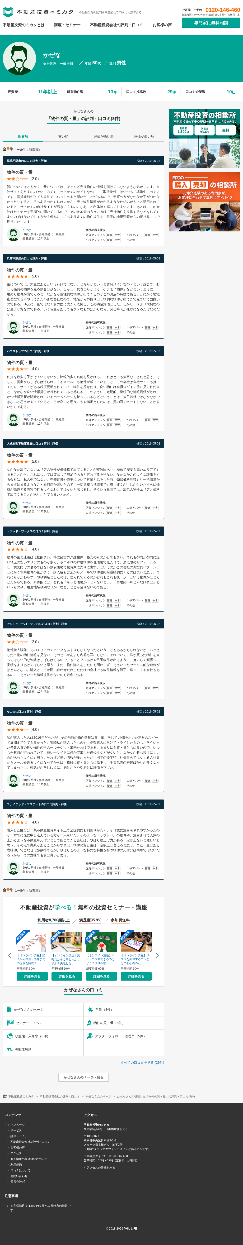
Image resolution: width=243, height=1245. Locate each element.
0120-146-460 (223, 10)
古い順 (63, 136)
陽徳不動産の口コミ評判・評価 (27, 161)
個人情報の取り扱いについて (28, 1159)
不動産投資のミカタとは (24, 25)
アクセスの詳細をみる (101, 1167)
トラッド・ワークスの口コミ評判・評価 (32, 531)
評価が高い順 (104, 136)
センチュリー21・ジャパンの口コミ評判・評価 (37, 624)
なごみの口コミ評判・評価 (24, 711)
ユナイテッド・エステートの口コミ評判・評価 (37, 804)
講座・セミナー (67, 25)
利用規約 (16, 1164)
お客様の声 (162, 25)
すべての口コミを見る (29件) (142, 1062)
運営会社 (16, 1181)
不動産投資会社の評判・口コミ (116, 25)
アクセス (16, 1153)
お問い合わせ (19, 1176)
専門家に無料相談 (211, 22)
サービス (16, 1130)
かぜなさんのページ (98, 1096)
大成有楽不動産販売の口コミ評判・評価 (32, 443)
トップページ (16, 1124)
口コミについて (20, 1170)
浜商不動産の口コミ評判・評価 (27, 258)
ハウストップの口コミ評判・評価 (28, 351)
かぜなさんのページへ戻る (83, 1077)
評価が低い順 (144, 136)
